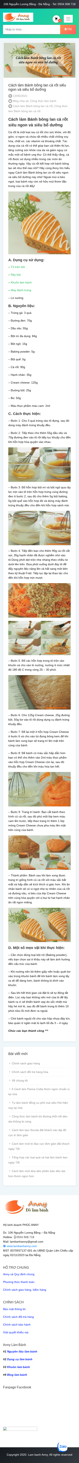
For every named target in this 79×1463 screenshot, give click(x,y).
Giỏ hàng (60, 20)
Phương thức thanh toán (18, 1282)
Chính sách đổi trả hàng (18, 1316)
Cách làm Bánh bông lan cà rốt (33, 106)
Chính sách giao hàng (26, 1063)
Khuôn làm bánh (21, 282)
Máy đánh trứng (21, 290)
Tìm (69, 29)
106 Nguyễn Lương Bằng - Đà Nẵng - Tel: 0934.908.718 (39, 4)
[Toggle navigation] (68, 19)
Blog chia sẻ (21, 101)
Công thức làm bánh (43, 101)
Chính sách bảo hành (17, 1324)
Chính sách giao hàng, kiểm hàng (24, 1289)
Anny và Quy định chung (18, 1274)
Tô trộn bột (18, 267)
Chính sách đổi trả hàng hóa (30, 1072)
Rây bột (16, 274)
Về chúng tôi (20, 1080)
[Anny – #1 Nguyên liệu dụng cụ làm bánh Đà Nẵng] (18, 17)
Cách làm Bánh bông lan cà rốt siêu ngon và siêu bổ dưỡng (37, 87)
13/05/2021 (20, 95)
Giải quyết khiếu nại (15, 1332)
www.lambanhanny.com (21, 1246)
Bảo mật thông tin (14, 1309)
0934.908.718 (25, 1237)
